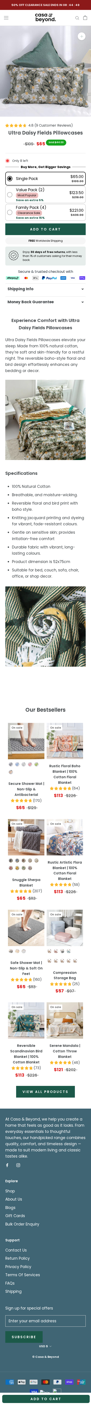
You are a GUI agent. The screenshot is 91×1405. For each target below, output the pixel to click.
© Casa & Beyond (45, 1357)
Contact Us (16, 1250)
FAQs (10, 1283)
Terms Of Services (22, 1275)
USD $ (43, 1346)
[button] (45, 178)
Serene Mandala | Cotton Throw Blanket (64, 1051)
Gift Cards (15, 1215)
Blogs (10, 1207)
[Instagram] (18, 1165)
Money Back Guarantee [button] (31, 302)
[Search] (77, 18)
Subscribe (24, 1337)
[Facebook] (7, 1165)
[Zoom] (81, 36)
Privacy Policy (18, 1266)
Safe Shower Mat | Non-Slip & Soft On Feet (26, 968)
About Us (13, 1199)
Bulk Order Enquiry (22, 1224)
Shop (10, 1191)
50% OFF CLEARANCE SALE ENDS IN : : (46, 5)
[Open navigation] (6, 17)
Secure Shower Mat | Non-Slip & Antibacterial (26, 789)
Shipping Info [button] (20, 289)
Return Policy (17, 1258)
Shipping (13, 1291)
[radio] (11, 764)
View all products (45, 1091)
